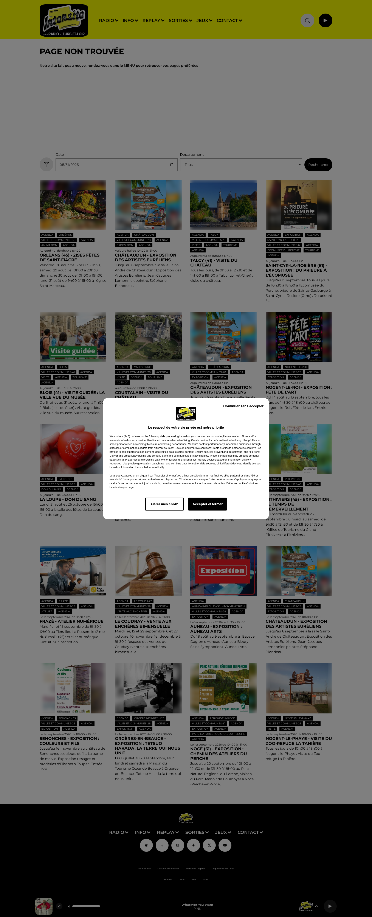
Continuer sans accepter (243, 405)
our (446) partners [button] (129, 436)
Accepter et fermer (207, 503)
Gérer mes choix (164, 503)
